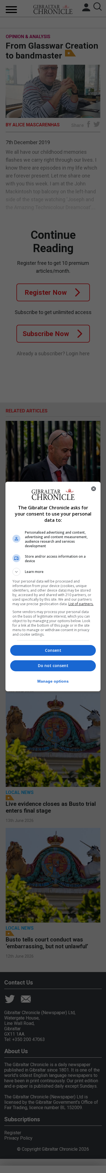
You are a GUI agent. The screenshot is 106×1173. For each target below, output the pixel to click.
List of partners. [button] (81, 603)
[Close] (93, 488)
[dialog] (53, 586)
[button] (53, 572)
